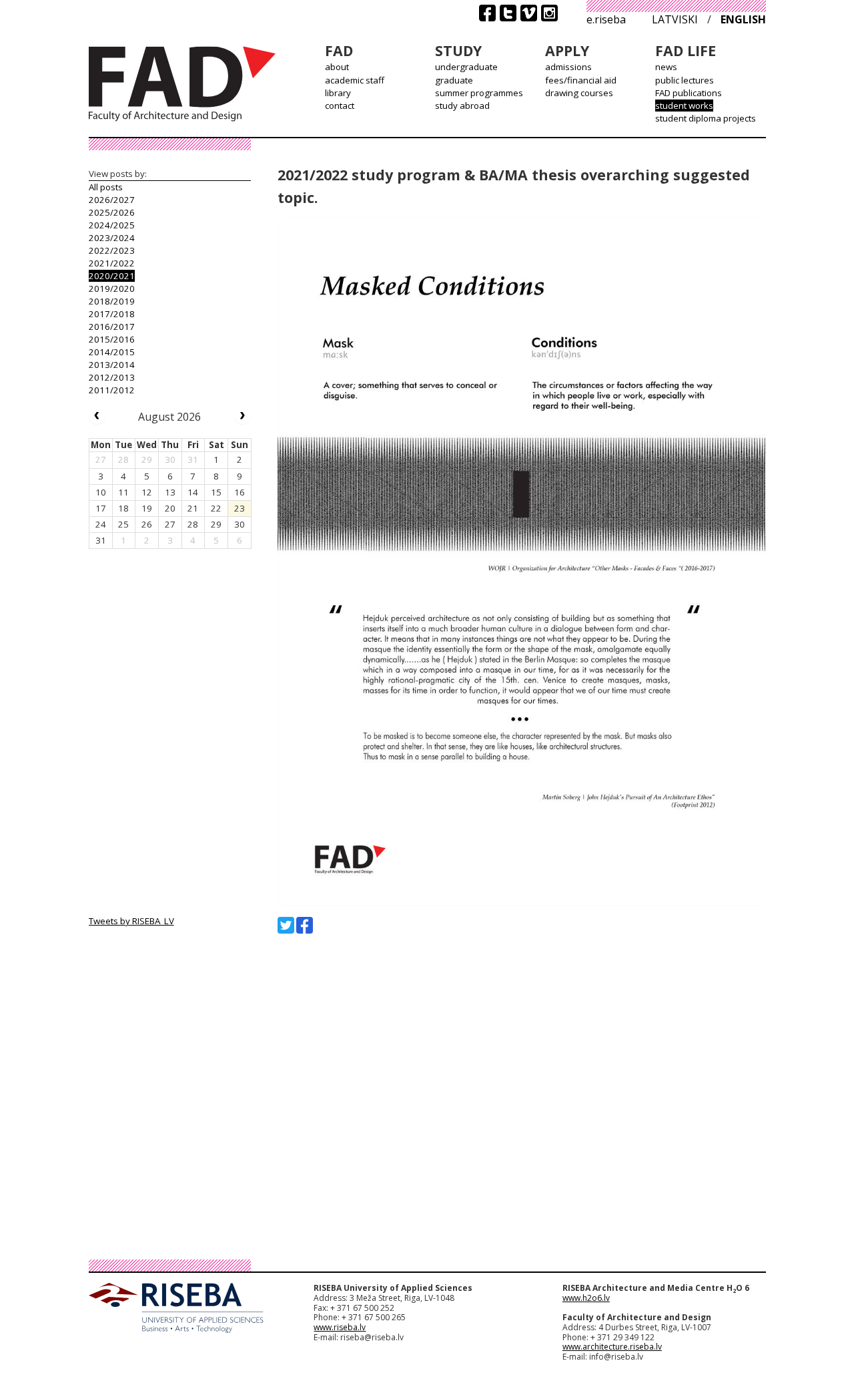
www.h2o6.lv (586, 1298)
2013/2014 (112, 365)
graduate (454, 80)
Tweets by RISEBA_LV (131, 921)
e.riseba (606, 19)
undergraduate (466, 67)
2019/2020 (112, 288)
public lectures (684, 80)
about (337, 67)
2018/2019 (112, 301)
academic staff (354, 80)
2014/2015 (112, 352)
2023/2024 (112, 238)
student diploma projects (705, 118)
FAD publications (688, 93)
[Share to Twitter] (286, 925)
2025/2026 (112, 212)
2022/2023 (112, 250)
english (743, 19)
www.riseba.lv (340, 1327)
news (666, 67)
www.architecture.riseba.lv (612, 1346)
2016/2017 (112, 327)
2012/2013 (112, 377)
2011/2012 (112, 390)
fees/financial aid (580, 80)
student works (684, 106)
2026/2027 (112, 200)
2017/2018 (112, 314)
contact (339, 106)
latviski (675, 19)
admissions (568, 67)
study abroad (462, 106)
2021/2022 (112, 263)
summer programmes (479, 93)
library (338, 93)
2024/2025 (112, 225)
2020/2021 (112, 276)
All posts (106, 187)
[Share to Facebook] (304, 925)
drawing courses (579, 93)
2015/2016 (112, 339)
